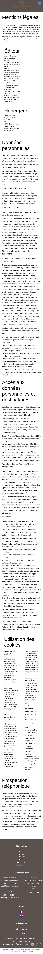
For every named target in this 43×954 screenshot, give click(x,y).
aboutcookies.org (31, 680)
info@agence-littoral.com (9, 898)
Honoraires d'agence (22, 941)
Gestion (33, 878)
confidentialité (33, 949)
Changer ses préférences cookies (17, 944)
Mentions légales (32, 938)
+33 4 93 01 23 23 (33, 892)
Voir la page (8, 101)
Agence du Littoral (9, 878)
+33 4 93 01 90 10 (9, 895)
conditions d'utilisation (15, 951)
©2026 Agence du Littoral (14, 938)
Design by (38, 944)
